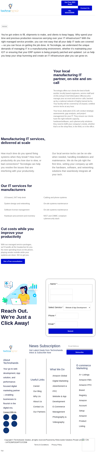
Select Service (55, 307)
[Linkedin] (6, 424)
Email (51, 324)
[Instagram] (14, 417)
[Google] (6, 430)
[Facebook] (6, 417)
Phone (52, 315)
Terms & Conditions (41, 445)
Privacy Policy (57, 445)
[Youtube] (14, 424)
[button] (94, 8)
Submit (70, 331)
